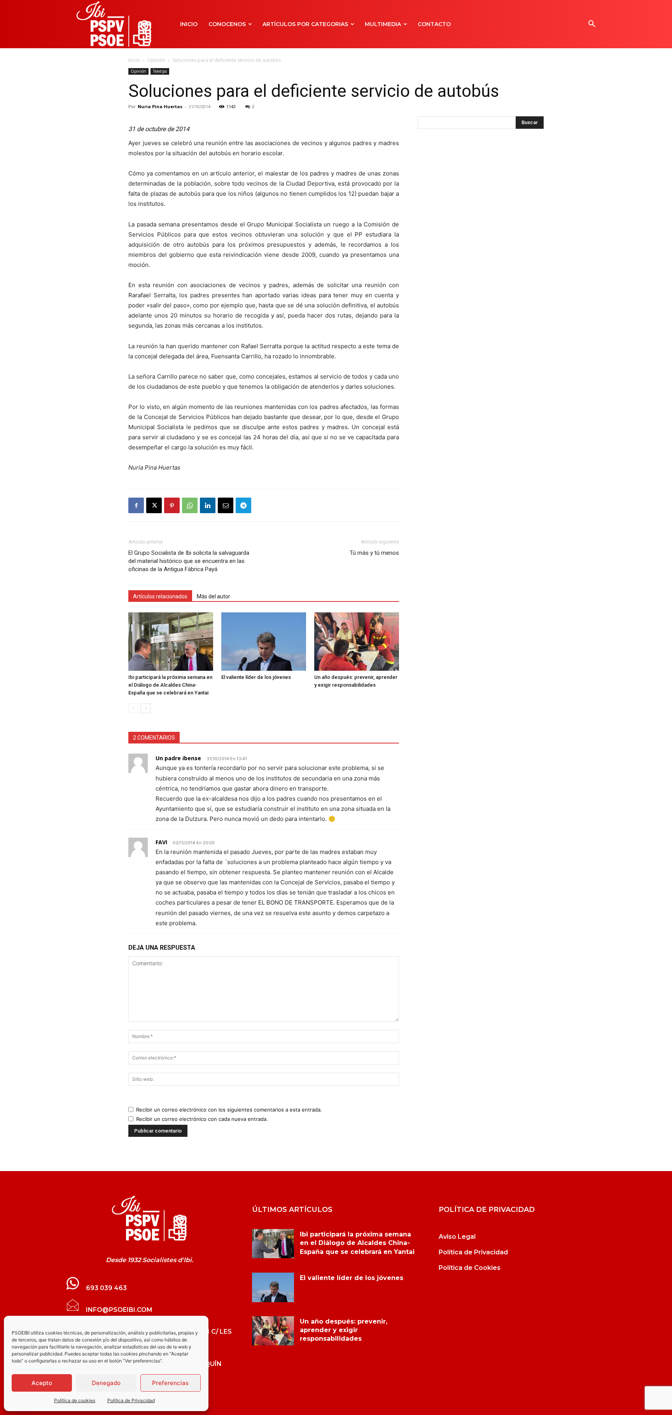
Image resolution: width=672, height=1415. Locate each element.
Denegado (106, 1383)
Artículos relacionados (160, 596)
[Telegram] (243, 505)
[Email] (225, 505)
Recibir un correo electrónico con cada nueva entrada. (202, 1119)
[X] (154, 505)
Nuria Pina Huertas (160, 106)
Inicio (134, 60)
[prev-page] (133, 708)
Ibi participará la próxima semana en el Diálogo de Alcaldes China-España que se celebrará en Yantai (170, 685)
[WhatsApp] (190, 505)
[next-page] (145, 708)
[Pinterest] (172, 505)
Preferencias (170, 1383)
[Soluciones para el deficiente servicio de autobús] (149, 1218)
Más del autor (213, 596)
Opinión (156, 60)
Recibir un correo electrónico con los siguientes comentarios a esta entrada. (229, 1109)
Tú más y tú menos (374, 552)
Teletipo (160, 71)
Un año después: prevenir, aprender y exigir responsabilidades (343, 1330)
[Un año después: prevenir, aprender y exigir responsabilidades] (356, 641)
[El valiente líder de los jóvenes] (263, 641)
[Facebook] (136, 505)
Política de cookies (74, 1400)
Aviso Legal (457, 1236)
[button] (592, 24)
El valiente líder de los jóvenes (256, 677)
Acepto (42, 1383)
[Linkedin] (207, 505)
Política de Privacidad (131, 1400)
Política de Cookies (469, 1267)
